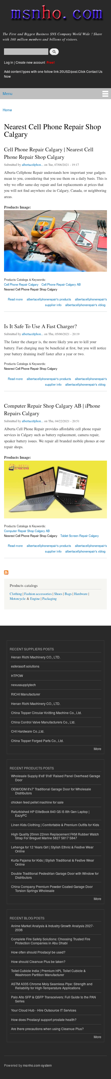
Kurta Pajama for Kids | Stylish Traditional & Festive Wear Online (52, 862)
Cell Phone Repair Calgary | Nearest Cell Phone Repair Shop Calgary (48, 153)
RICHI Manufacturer (25, 694)
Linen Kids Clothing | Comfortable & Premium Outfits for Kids (55, 824)
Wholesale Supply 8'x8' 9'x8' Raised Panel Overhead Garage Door (55, 777)
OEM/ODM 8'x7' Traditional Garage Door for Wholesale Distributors (51, 791)
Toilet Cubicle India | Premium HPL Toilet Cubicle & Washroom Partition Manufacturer (48, 972)
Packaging (49, 598)
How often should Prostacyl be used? (38, 952)
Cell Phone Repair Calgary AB (61, 284)
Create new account (31, 62)
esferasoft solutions (25, 666)
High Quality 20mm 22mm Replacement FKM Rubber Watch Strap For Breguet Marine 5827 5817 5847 (55, 836)
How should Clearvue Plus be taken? (38, 961)
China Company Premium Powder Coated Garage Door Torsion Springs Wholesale (52, 888)
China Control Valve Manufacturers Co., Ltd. (43, 722)
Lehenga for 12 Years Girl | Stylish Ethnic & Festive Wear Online (52, 849)
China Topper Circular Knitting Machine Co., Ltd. (46, 712)
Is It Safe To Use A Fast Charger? (40, 326)
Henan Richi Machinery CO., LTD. (35, 657)
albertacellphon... (32, 164)
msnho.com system (37, 1065)
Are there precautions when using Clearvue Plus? (47, 1028)
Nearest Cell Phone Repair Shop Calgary (30, 289)
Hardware (81, 594)
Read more (15, 298)
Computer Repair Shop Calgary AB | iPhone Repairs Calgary (52, 409)
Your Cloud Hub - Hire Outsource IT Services (43, 1010)
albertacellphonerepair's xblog (85, 305)
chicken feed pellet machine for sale (37, 802)
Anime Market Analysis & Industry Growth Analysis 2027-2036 (52, 927)
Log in (8, 62)
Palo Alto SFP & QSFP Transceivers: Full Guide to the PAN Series (53, 999)
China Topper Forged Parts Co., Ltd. (37, 740)
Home (7, 109)
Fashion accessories (38, 594)
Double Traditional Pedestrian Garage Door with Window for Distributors (55, 875)
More (97, 748)
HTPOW (17, 675)
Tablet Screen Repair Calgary (79, 535)
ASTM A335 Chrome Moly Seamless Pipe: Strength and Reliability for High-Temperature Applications (51, 985)
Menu (7, 93)
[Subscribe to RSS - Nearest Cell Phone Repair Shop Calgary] (6, 571)
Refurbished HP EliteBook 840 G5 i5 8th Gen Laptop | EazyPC (50, 813)
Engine (35, 598)
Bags (68, 594)
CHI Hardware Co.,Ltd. (27, 731)
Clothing (16, 594)
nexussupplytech (23, 684)
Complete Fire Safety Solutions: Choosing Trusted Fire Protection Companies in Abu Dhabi (50, 941)
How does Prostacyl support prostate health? (44, 1019)
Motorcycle (18, 598)
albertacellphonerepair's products (49, 299)
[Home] (54, 14)
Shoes (58, 594)
